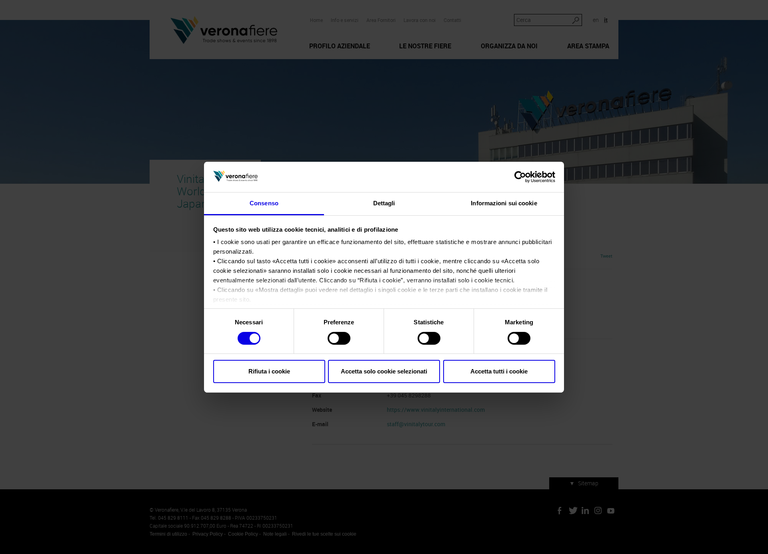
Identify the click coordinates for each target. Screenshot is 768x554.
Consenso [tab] (264, 203)
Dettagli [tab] (384, 203)
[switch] (339, 338)
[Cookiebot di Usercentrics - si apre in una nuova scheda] (520, 177)
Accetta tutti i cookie (499, 371)
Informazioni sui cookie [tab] (504, 203)
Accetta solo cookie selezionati (384, 371)
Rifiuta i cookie (269, 371)
